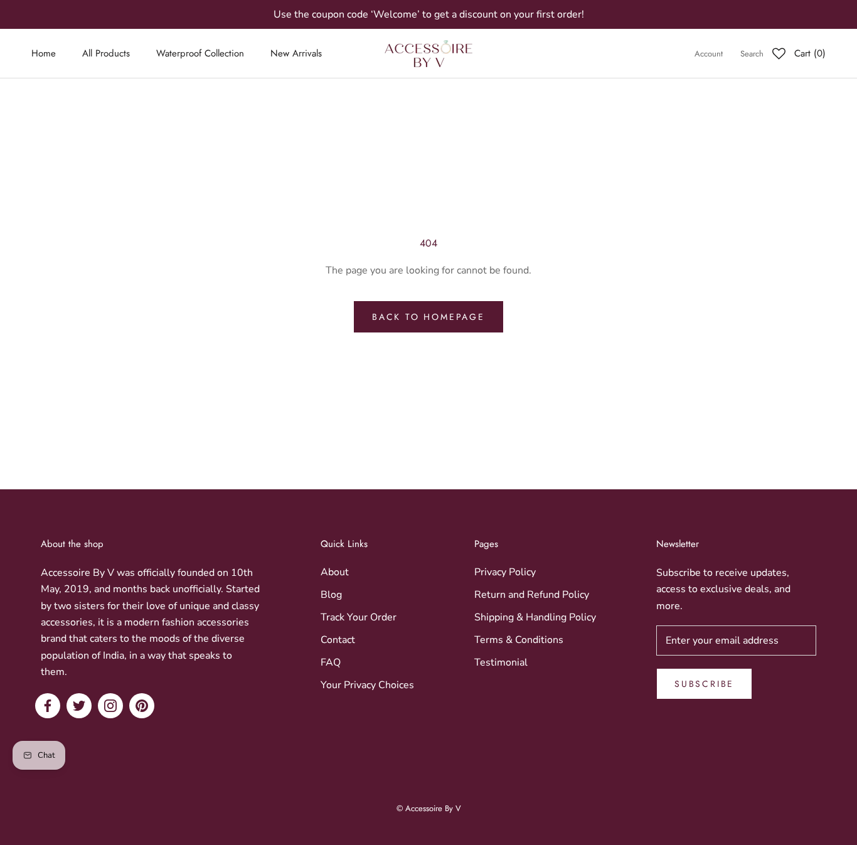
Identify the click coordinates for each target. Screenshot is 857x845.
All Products (106, 54)
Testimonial (501, 662)
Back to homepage (428, 317)
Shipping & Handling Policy (535, 617)
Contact (338, 640)
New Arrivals (296, 54)
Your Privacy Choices (367, 685)
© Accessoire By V (429, 808)
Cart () (810, 54)
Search (752, 54)
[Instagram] (110, 705)
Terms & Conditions (518, 640)
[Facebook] (47, 705)
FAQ (331, 662)
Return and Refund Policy (531, 595)
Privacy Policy (505, 572)
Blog (331, 595)
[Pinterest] (141, 705)
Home (43, 54)
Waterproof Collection (200, 54)
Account (709, 54)
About (335, 572)
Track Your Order (359, 617)
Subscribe (704, 684)
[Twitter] (79, 705)
